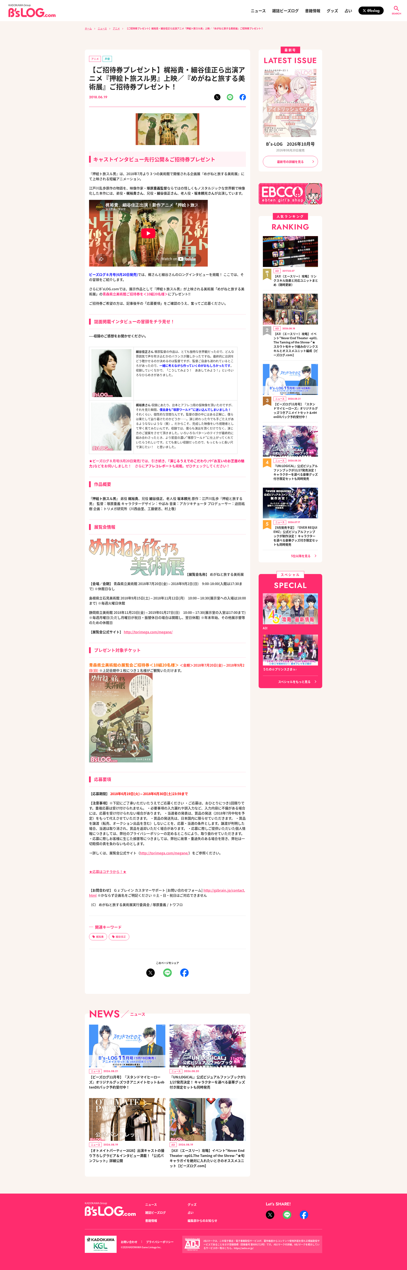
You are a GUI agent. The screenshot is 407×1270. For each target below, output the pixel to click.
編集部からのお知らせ (202, 1220)
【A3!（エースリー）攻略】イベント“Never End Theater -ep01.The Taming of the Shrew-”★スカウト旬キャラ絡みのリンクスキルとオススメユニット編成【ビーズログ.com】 (295, 344)
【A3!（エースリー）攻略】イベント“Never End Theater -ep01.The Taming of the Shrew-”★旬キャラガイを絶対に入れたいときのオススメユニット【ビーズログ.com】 (207, 1158)
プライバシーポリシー (160, 1242)
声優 (107, 59)
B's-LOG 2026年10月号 (290, 144)
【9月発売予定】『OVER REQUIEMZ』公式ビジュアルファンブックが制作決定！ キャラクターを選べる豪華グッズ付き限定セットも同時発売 (295, 535)
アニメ (116, 28)
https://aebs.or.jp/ (244, 1248)
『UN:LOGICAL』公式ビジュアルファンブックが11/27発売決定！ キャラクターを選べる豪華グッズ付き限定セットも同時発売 (208, 1082)
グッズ (332, 10)
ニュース (258, 10)
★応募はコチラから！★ (107, 871)
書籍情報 (312, 10)
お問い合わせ (129, 1242)
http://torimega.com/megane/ (148, 631)
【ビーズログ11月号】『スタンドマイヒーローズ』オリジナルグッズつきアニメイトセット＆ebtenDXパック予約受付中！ (126, 1082)
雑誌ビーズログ (285, 10)
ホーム (88, 28)
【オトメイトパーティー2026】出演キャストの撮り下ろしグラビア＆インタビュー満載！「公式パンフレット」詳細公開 (126, 1155)
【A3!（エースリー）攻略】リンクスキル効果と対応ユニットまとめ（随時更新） (295, 280)
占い (348, 10)
